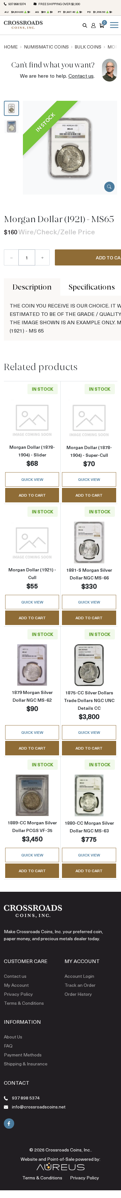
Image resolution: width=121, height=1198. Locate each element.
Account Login (79, 976)
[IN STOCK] (70, 146)
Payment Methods (23, 1055)
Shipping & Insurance (25, 1064)
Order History (78, 994)
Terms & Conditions (24, 1003)
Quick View (32, 479)
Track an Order (80, 985)
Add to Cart (32, 495)
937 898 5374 (17, 4)
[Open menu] (112, 25)
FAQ (8, 1046)
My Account (16, 985)
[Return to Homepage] (23, 25)
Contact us (81, 75)
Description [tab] (32, 287)
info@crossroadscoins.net (39, 1107)
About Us (13, 1037)
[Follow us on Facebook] (9, 1123)
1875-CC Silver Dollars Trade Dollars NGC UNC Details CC (89, 700)
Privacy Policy (18, 994)
